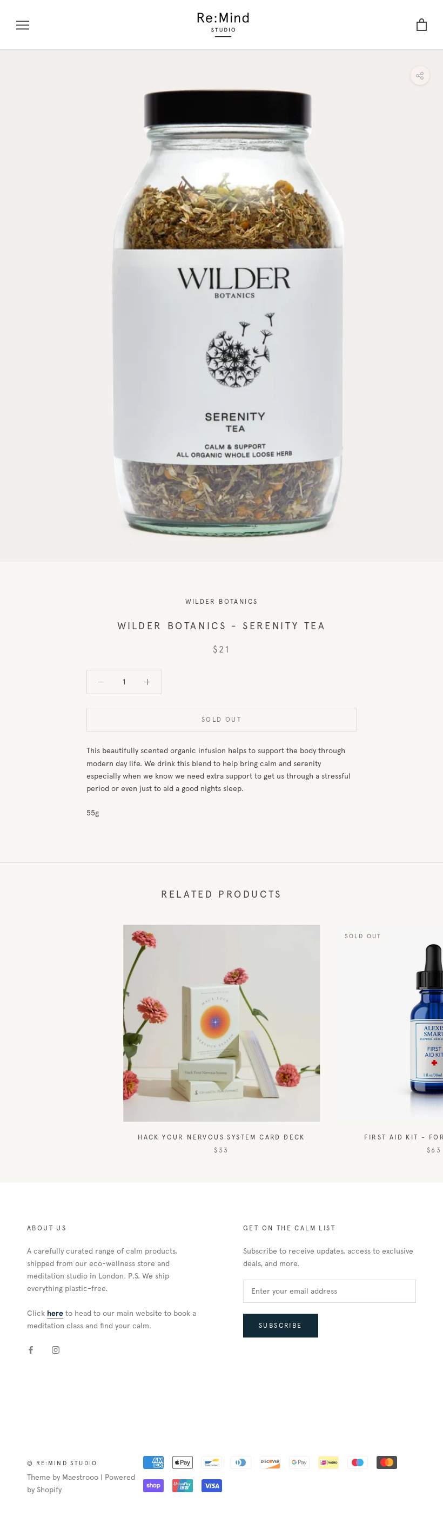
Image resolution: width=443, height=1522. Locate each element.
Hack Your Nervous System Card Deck (221, 1137)
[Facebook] (31, 1349)
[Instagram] (55, 1349)
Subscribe (281, 1325)
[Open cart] (422, 25)
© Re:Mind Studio (62, 1463)
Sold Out (221, 719)
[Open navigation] (22, 25)
